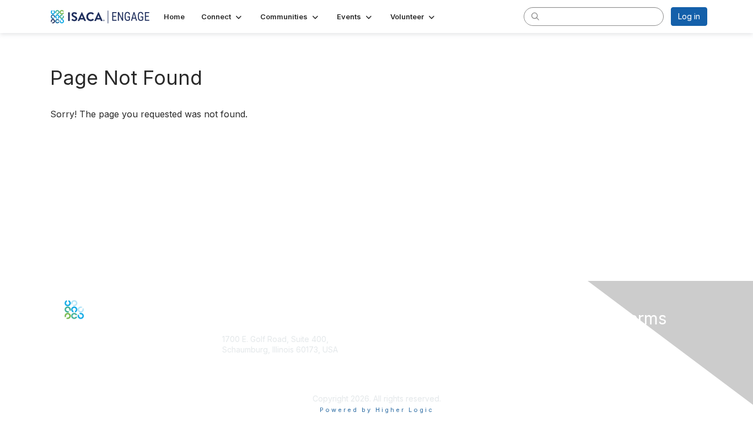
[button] (222, 16)
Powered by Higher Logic (377, 410)
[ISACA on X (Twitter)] (80, 326)
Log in (689, 16)
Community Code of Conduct (593, 349)
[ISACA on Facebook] (68, 326)
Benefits (396, 369)
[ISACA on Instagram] (115, 326)
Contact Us (242, 382)
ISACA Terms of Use (577, 371)
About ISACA (563, 339)
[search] (535, 16)
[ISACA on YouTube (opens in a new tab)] (104, 326)
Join (388, 359)
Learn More (402, 380)
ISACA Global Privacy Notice (591, 382)
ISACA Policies (566, 360)
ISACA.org (240, 360)
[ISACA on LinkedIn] (91, 326)
